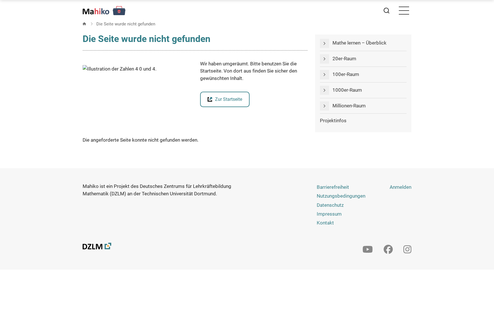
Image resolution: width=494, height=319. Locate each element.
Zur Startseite (228, 99)
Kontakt (325, 223)
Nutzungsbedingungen (341, 196)
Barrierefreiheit (333, 187)
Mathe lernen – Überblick (359, 43)
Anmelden (400, 187)
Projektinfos (333, 120)
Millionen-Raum (349, 106)
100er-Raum (345, 74)
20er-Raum (344, 58)
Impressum (329, 214)
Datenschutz (330, 205)
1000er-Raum (347, 90)
